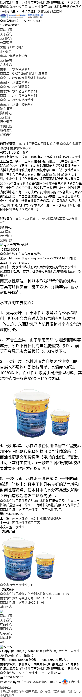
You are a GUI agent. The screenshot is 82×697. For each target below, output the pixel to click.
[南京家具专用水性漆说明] (28, 557)
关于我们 (6, 34)
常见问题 (6, 126)
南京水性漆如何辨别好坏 (25, 598)
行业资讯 (6, 121)
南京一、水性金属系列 (15, 69)
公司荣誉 (6, 42)
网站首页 (6, 29)
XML (3, 642)
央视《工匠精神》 (12, 47)
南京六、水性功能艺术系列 (18, 91)
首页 (18, 218)
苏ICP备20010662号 (47, 681)
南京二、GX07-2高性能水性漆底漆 (23, 73)
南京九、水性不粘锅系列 (17, 104)
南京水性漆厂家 (17, 6)
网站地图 (6, 637)
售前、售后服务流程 (14, 56)
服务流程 (6, 130)
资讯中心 (6, 113)
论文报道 (6, 108)
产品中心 (6, 64)
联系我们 (6, 135)
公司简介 (6, 38)
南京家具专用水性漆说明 (17, 584)
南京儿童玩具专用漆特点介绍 (39, 143)
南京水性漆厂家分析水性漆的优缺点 (36, 518)
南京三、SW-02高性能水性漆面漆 (23, 77)
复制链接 (50, 651)
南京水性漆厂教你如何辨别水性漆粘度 (34, 593)
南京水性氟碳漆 (20, 148)
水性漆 (19, 527)
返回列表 (6, 606)
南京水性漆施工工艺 (26, 522)
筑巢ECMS (24, 681)
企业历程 (6, 51)
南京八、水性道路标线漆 (17, 99)
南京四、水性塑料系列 (15, 82)
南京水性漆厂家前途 (22, 602)
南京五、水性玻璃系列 (15, 86)
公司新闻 (6, 117)
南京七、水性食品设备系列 (18, 95)
